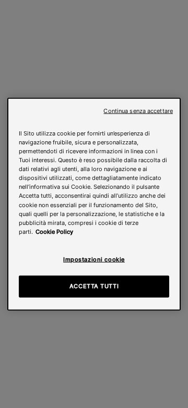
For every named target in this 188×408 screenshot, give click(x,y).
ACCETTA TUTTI (94, 285)
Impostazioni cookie (94, 259)
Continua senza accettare (138, 111)
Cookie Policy (54, 231)
